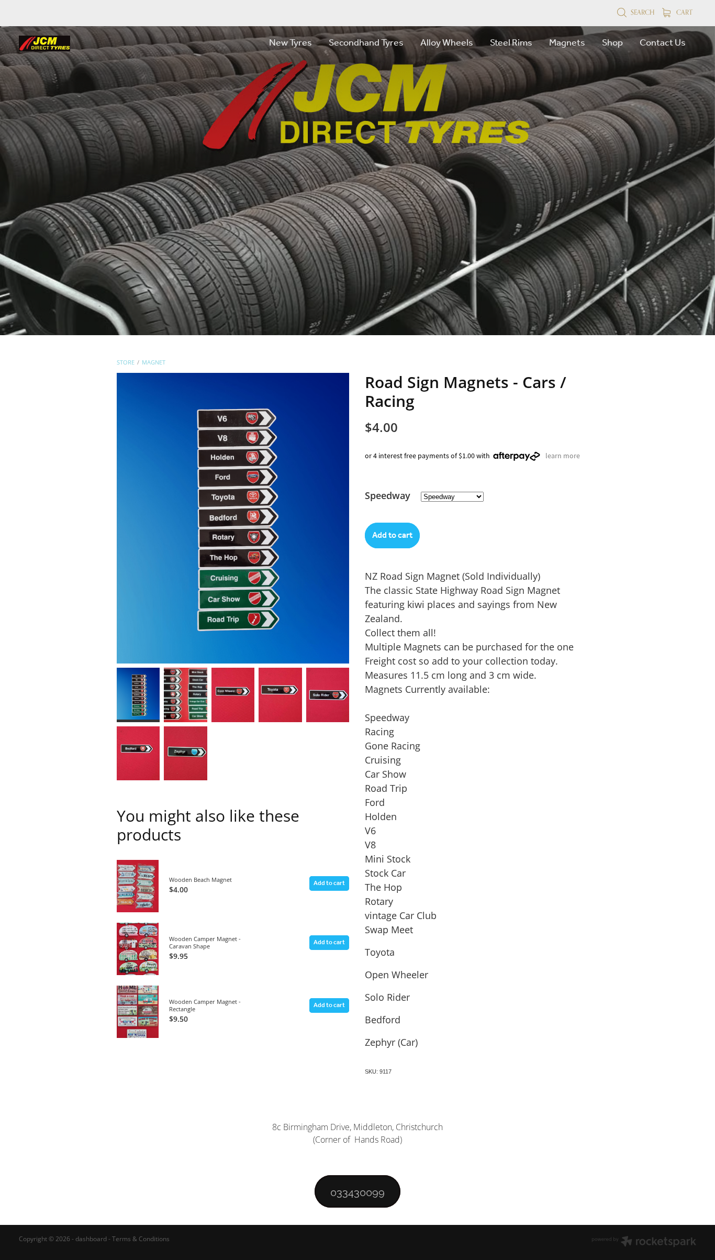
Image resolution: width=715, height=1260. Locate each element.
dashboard (91, 1238)
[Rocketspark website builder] (643, 1242)
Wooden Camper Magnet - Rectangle (205, 1005)
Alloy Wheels (446, 43)
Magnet (153, 362)
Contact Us (663, 43)
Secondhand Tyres (366, 43)
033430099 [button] (357, 1191)
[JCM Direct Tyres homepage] (86, 43)
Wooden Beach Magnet (200, 879)
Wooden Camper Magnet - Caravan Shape (205, 942)
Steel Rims (511, 43)
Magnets (567, 43)
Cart (683, 12)
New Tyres (290, 43)
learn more (562, 455)
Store (126, 362)
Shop (612, 43)
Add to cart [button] (392, 535)
